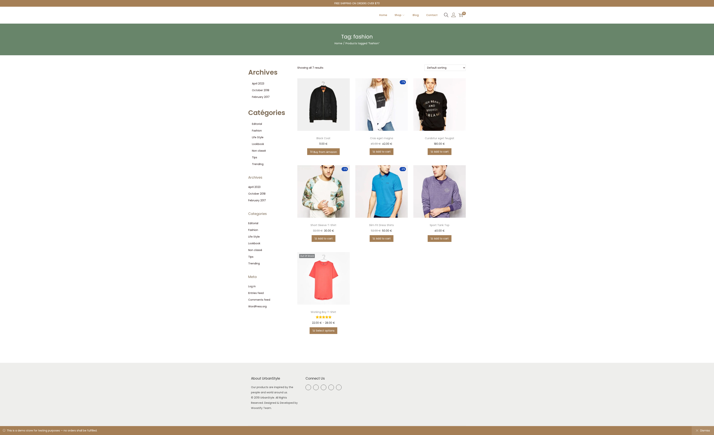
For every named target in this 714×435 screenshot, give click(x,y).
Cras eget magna (381, 138)
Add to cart (383, 151)
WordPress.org (257, 306)
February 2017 (261, 97)
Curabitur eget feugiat (439, 138)
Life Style (257, 137)
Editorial (257, 124)
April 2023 (258, 83)
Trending (257, 164)
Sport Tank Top (439, 225)
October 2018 (260, 90)
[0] (461, 15)
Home (338, 43)
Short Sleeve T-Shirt (323, 225)
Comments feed (259, 300)
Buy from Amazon (325, 152)
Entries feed (256, 293)
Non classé (259, 151)
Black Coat (323, 138)
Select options (325, 330)
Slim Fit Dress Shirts (381, 225)
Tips (254, 157)
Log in (252, 286)
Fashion (257, 130)
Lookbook (258, 144)
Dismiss (705, 430)
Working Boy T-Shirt (323, 312)
